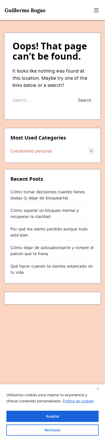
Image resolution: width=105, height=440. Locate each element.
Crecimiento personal (31, 151)
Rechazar (52, 430)
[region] (52, 412)
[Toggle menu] (96, 10)
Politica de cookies (78, 401)
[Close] (100, 389)
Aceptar (52, 416)
